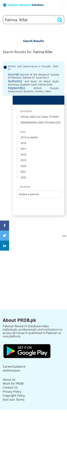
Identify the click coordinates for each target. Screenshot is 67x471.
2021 (23, 171)
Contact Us (10, 387)
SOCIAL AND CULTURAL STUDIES (40, 116)
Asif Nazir (31, 81)
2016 (23, 143)
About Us (9, 379)
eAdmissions (11, 370)
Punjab (54, 88)
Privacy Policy (12, 391)
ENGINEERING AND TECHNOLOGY (41, 122)
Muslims (29, 91)
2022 (23, 177)
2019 (23, 160)
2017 (23, 148)
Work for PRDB (13, 383)
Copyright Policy (14, 395)
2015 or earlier (29, 137)
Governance (15, 91)
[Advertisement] (33, 248)
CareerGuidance (14, 366)
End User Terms (13, 399)
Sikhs (48, 91)
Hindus (39, 91)
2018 (23, 154)
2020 (23, 166)
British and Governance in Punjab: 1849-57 (33, 68)
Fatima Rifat (45, 84)
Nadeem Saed (28, 84)
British (38, 88)
